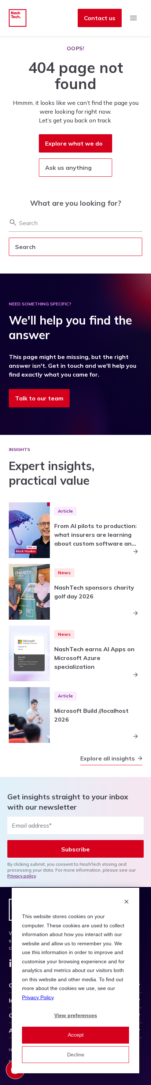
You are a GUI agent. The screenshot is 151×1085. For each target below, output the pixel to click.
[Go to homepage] (17, 18)
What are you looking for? (75, 203)
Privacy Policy (38, 997)
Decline (75, 1054)
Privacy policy (21, 876)
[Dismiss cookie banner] (126, 902)
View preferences (75, 1015)
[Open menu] (133, 18)
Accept (76, 1035)
